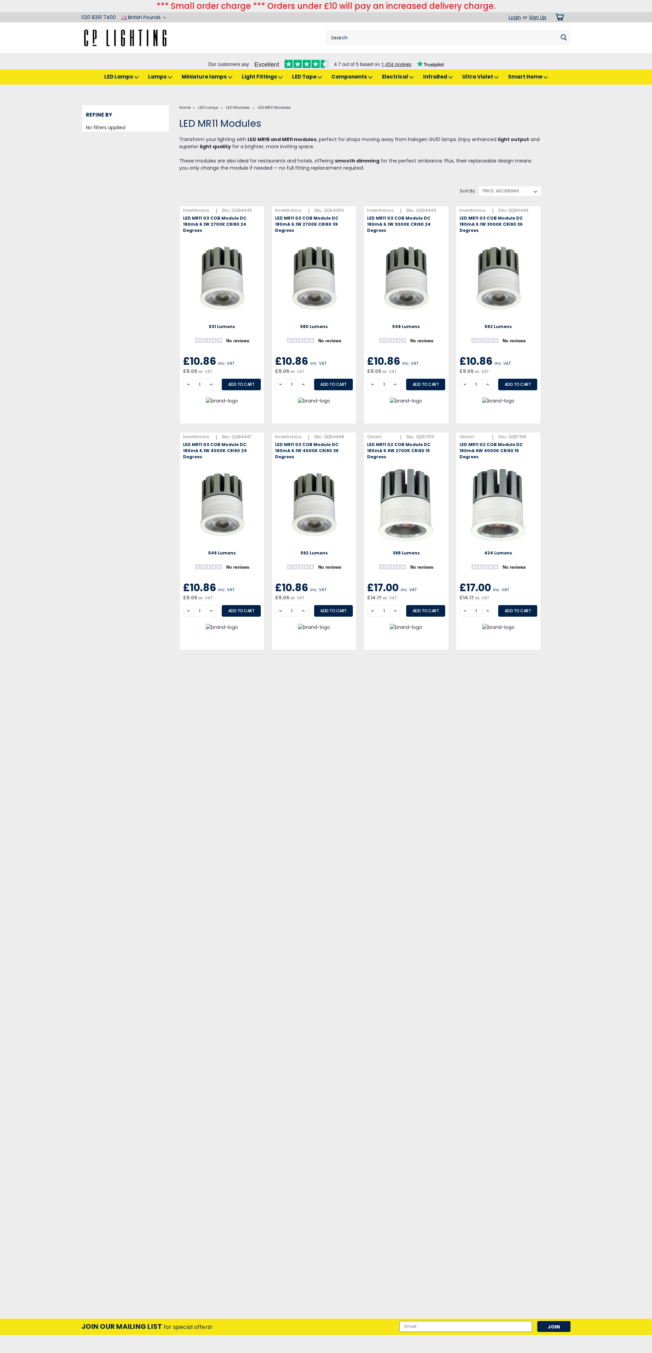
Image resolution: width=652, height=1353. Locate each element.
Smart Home (525, 76)
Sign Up (537, 17)
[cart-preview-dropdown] (558, 17)
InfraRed (435, 76)
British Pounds (144, 17)
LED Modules (238, 107)
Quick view (221, 316)
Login (515, 17)
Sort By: (468, 191)
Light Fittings (260, 76)
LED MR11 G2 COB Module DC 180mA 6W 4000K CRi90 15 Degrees (491, 451)
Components (349, 76)
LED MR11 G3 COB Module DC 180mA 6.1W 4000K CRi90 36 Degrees (307, 451)
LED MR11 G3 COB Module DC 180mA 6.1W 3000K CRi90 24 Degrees (399, 224)
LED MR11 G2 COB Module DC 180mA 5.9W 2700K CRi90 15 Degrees (399, 451)
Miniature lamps (205, 76)
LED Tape (305, 76)
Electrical (395, 76)
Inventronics (196, 210)
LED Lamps (119, 76)
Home (185, 107)
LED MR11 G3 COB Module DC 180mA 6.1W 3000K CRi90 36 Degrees (491, 224)
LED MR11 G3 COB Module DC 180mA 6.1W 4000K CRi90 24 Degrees (215, 451)
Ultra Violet (478, 76)
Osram (374, 437)
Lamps (158, 76)
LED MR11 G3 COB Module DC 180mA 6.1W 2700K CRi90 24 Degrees (215, 224)
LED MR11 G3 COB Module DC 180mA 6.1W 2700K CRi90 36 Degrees (307, 224)
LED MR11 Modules (274, 107)
